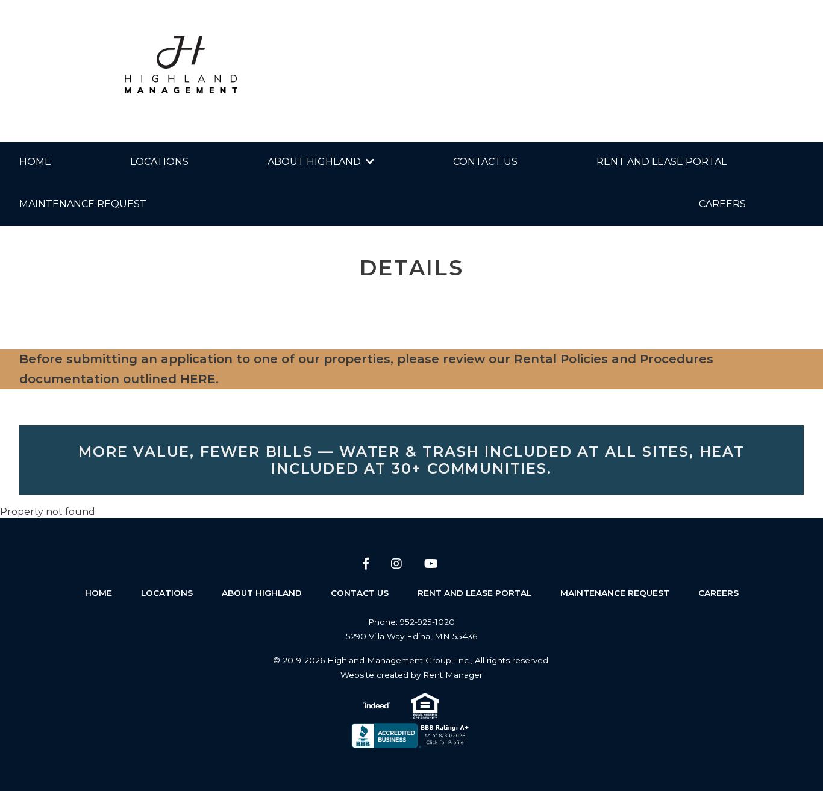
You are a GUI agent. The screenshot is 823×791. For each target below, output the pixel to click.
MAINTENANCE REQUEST (82, 204)
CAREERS (722, 204)
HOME (35, 161)
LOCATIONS (159, 161)
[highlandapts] (180, 71)
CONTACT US (485, 161)
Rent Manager (453, 675)
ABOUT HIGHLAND (314, 161)
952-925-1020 (427, 622)
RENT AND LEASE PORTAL (661, 161)
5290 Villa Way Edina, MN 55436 (411, 636)
